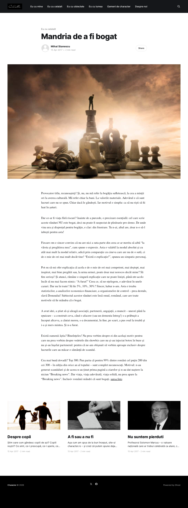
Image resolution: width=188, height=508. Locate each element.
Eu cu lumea (96, 6)
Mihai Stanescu (60, 46)
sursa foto (116, 379)
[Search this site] (178, 6)
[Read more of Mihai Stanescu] (45, 48)
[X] (91, 484)
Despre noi (141, 6)
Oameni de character (118, 6)
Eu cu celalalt (54, 6)
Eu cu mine (36, 6)
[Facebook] (96, 484)
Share (141, 48)
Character (11, 485)
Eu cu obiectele (75, 6)
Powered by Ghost (172, 485)
